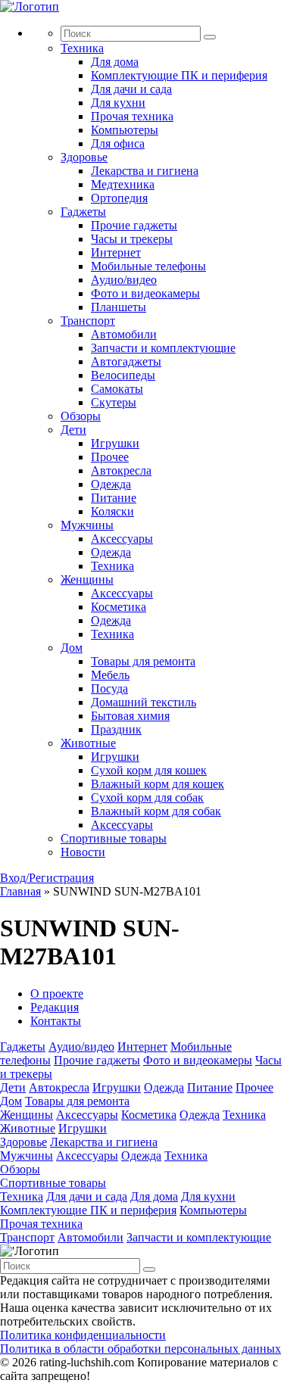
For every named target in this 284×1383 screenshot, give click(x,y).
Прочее (110, 456)
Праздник (116, 729)
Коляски (112, 511)
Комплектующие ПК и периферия (179, 75)
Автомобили (124, 334)
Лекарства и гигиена (144, 170)
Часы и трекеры (132, 238)
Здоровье (84, 157)
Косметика (118, 606)
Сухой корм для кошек (149, 770)
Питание (113, 497)
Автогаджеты (126, 361)
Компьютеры (124, 129)
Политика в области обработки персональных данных (140, 1348)
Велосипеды (123, 375)
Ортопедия (119, 198)
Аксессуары (122, 538)
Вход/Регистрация (47, 877)
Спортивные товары (114, 838)
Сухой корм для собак (147, 797)
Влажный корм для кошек (157, 783)
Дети (73, 429)
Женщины (87, 579)
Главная (20, 891)
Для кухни (118, 102)
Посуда (109, 688)
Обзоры (81, 416)
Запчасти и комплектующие (163, 347)
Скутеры (113, 402)
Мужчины (87, 525)
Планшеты (118, 307)
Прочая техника (132, 116)
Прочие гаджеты (134, 225)
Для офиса (118, 143)
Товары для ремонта (143, 661)
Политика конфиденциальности (83, 1334)
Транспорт (88, 320)
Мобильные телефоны (148, 266)
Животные (88, 743)
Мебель (110, 674)
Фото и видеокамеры (145, 293)
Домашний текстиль (143, 702)
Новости (83, 852)
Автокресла (121, 470)
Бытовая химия (130, 715)
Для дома (115, 61)
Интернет (116, 252)
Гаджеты (83, 211)
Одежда (111, 484)
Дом (72, 647)
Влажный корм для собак (156, 811)
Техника (82, 48)
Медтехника (122, 184)
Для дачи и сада (131, 89)
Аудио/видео (124, 279)
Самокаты (117, 388)
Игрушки (115, 443)
